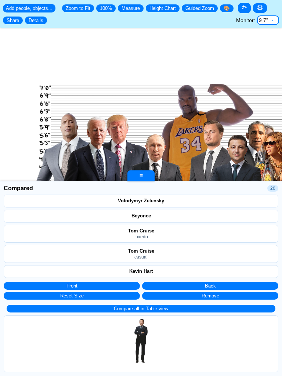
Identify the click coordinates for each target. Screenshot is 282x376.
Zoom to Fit (78, 8)
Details (36, 20)
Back (210, 286)
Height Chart (162, 8)
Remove (210, 296)
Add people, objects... (29, 8)
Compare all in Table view (141, 308)
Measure (131, 8)
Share (13, 20)
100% (106, 8)
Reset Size (72, 296)
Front (71, 286)
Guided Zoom (199, 8)
